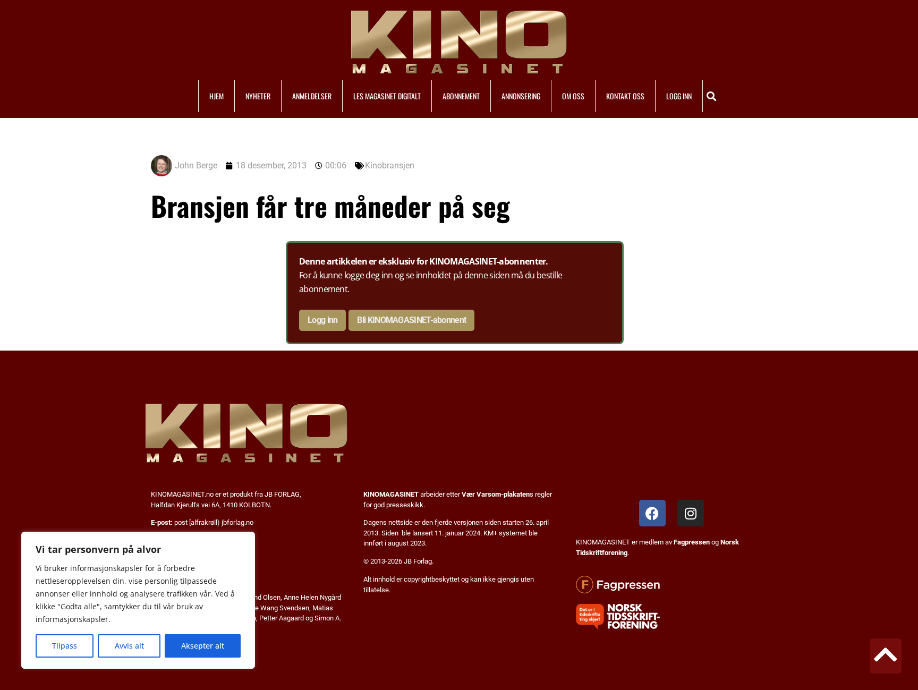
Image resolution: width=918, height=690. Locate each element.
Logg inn (322, 320)
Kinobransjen (389, 165)
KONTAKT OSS (625, 95)
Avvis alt (129, 646)
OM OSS (573, 95)
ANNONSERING (521, 95)
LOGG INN (679, 95)
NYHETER (257, 95)
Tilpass (64, 646)
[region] (138, 600)
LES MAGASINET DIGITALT (387, 95)
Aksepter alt (202, 646)
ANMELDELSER (312, 95)
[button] (711, 96)
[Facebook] (652, 513)
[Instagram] (690, 513)
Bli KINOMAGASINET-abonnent (411, 320)
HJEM (216, 95)
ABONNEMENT (461, 95)
